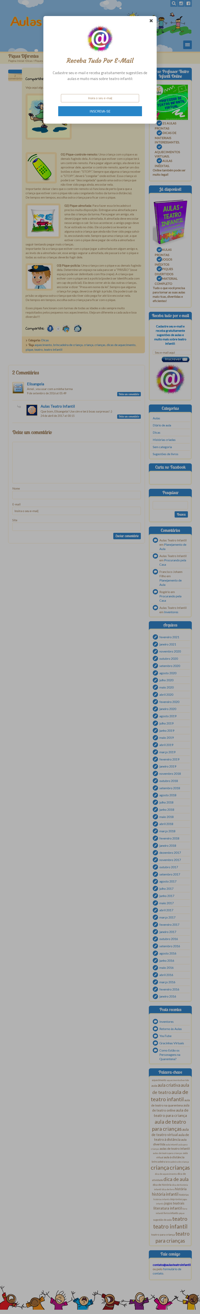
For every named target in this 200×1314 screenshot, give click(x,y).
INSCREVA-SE (100, 111)
